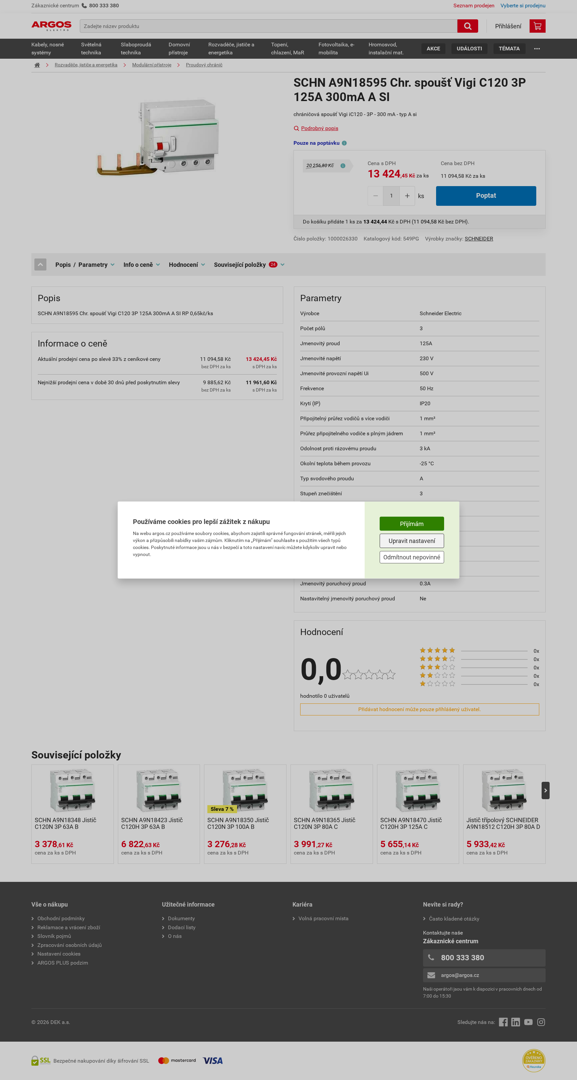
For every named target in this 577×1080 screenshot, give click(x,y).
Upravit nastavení (412, 540)
